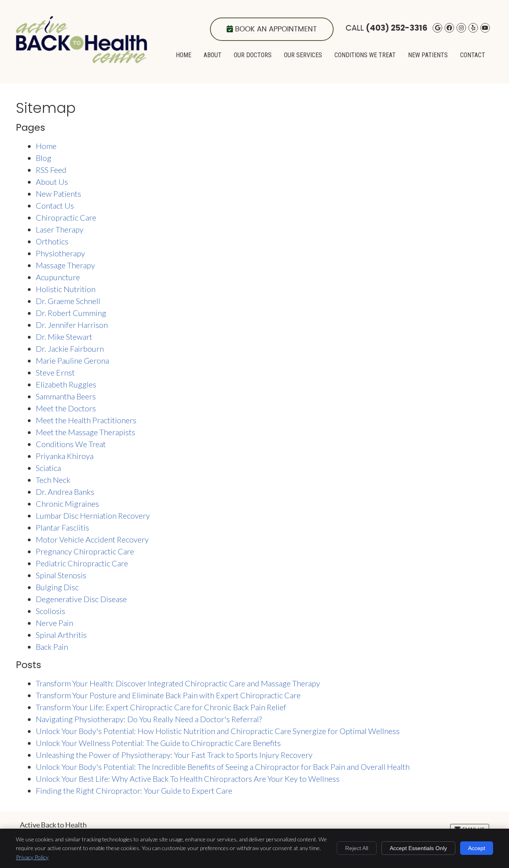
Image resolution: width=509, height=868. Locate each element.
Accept (476, 848)
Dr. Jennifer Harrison (72, 324)
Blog (43, 158)
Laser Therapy (60, 229)
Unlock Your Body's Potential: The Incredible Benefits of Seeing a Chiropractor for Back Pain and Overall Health (223, 766)
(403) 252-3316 (396, 28)
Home (183, 55)
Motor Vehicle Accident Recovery (92, 539)
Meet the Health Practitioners (86, 420)
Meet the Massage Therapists (85, 432)
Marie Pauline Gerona (72, 360)
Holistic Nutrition (65, 289)
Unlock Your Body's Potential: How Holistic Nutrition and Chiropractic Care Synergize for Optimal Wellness (218, 731)
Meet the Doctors (66, 408)
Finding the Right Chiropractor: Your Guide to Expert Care (134, 790)
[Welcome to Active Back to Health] (81, 60)
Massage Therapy (65, 265)
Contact (472, 55)
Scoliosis (50, 611)
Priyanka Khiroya (64, 456)
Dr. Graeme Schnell (68, 301)
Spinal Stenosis (61, 575)
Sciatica (48, 468)
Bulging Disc (57, 587)
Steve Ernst (55, 372)
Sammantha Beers (66, 396)
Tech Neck (53, 479)
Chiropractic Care (66, 217)
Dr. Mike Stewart (64, 336)
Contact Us (55, 205)
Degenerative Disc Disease (81, 599)
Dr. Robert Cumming (71, 313)
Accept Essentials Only (418, 848)
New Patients (428, 55)
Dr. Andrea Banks (65, 491)
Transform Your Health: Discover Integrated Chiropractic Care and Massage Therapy (178, 683)
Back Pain (52, 646)
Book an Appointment (276, 29)
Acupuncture (58, 277)
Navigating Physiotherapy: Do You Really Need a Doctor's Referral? (149, 719)
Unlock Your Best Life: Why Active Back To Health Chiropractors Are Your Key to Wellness (188, 778)
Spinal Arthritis (61, 634)
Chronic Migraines (67, 503)
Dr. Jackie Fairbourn (70, 348)
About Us (52, 181)
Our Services (303, 55)
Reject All (356, 848)
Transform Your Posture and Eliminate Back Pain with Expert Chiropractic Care (168, 695)
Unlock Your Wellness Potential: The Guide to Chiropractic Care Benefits (158, 743)
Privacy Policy (32, 857)
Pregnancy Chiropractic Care (85, 551)
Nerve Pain (54, 623)
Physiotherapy (60, 253)
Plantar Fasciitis (62, 527)
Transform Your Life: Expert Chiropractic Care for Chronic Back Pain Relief (161, 707)
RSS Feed (51, 169)
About (212, 55)
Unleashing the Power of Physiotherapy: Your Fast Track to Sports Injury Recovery (174, 755)
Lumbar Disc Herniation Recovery (93, 515)
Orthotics (52, 241)
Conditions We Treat (365, 55)
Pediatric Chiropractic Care (82, 563)
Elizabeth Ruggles (66, 384)
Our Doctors (253, 55)
